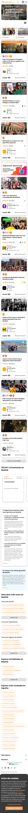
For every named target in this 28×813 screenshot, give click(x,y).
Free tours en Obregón (9, 745)
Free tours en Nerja (8, 730)
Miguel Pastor (10, 447)
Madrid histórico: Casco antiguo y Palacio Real (11, 102)
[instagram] (2, 768)
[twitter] (11, 768)
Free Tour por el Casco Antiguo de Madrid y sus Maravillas (13, 399)
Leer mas (5, 563)
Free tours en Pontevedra (10, 707)
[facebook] (5, 768)
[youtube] (8, 768)
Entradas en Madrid (8, 667)
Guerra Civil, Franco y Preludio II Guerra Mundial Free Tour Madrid (13, 319)
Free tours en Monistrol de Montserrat (13, 726)
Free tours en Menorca (9, 696)
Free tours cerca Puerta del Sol (11, 644)
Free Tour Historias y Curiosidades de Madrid (11, 196)
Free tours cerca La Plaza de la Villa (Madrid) (15, 648)
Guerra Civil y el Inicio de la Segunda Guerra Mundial (12, 360)
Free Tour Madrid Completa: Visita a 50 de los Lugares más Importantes (13, 61)
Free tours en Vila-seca (9, 741)
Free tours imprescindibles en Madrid (13, 605)
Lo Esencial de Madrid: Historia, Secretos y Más (13, 278)
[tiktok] (15, 768)
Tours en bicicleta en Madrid (11, 633)
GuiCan (9, 70)
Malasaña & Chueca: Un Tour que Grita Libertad (12, 142)
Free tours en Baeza (8, 700)
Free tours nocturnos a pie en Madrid (13, 629)
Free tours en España (11, 6)
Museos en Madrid (8, 674)
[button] (8, 33)
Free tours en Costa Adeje (10, 737)
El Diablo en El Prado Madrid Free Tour (12, 439)
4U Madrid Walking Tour (13, 205)
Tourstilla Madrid (11, 150)
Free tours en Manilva (9, 718)
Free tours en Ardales (9, 748)
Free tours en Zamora (9, 715)
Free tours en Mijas (8, 722)
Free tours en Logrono (9, 703)
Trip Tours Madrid (11, 247)
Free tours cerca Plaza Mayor (11, 640)
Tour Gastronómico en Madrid (11, 670)
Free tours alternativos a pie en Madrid (14, 612)
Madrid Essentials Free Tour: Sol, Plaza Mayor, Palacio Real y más (13, 237)
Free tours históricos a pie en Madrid (13, 608)
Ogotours (9, 110)
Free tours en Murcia (8, 692)
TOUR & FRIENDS (11, 287)
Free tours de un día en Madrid (11, 625)
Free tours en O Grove (9, 733)
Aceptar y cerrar (14, 808)
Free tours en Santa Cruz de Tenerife (13, 711)
